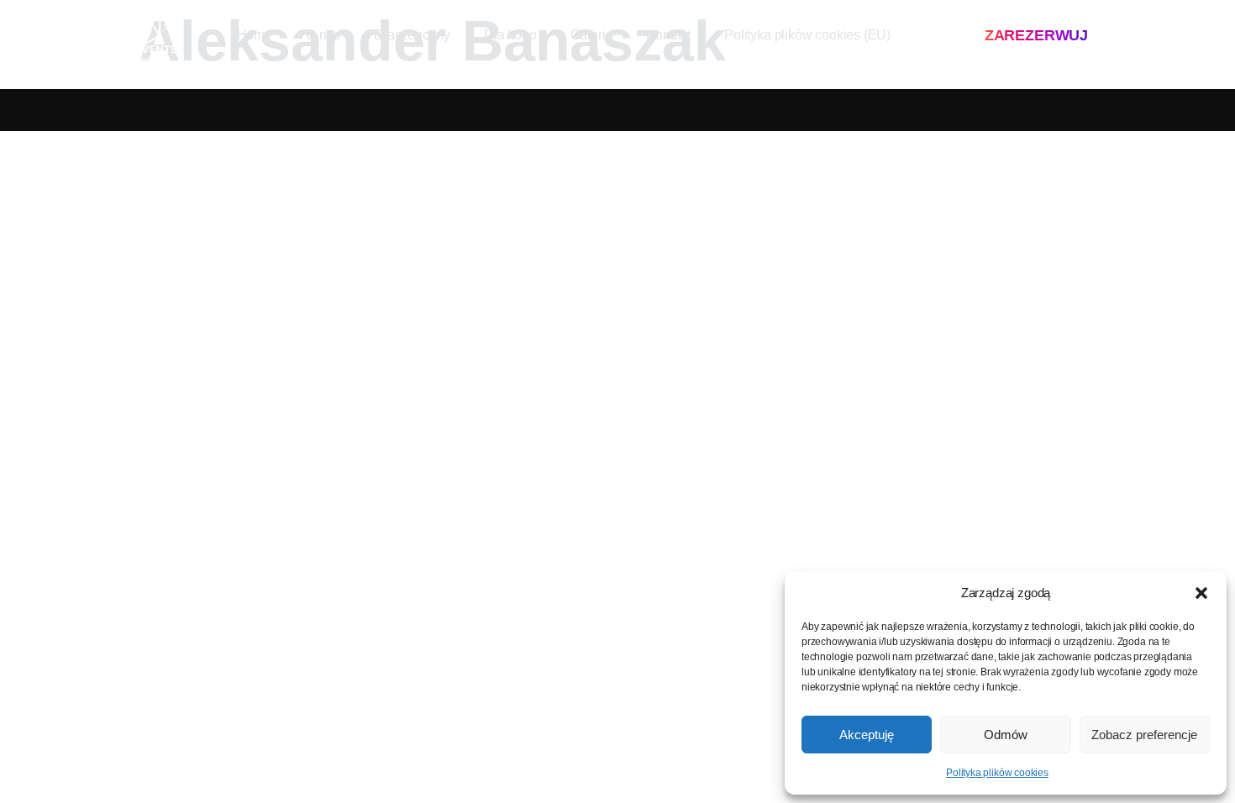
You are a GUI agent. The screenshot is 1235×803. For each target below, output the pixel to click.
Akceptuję (866, 734)
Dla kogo (510, 35)
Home (254, 35)
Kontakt (668, 35)
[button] (1201, 593)
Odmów (1005, 734)
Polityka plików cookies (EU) (807, 35)
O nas (323, 35)
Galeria (591, 35)
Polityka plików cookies (997, 773)
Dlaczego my (412, 35)
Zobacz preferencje (1144, 734)
